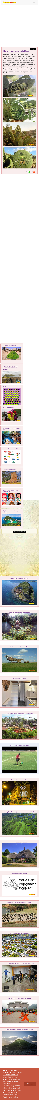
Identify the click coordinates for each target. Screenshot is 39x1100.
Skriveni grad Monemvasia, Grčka (19, 578)
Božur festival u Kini (8, 407)
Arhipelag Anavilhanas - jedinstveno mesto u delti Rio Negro (19, 812)
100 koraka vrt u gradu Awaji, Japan (19, 933)
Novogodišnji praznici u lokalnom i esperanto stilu (20, 963)
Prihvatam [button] (30, 1084)
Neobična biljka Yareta (9, 345)
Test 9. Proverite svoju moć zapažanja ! (19, 612)
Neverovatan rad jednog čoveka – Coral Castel (19, 713)
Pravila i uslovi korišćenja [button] (11, 1097)
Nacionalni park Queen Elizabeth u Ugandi (19, 902)
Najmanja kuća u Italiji (19, 678)
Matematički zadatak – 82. (10, 449)
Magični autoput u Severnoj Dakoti (19, 647)
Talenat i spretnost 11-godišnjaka (19, 745)
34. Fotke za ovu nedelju (20, 842)
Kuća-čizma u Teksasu (9, 469)
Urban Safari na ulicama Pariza (20, 780)
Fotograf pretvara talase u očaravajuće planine (19, 1029)
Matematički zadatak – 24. (19, 873)
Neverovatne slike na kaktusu (16, 51)
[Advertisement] (19, 26)
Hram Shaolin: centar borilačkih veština (19, 998)
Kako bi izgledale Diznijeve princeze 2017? (10, 490)
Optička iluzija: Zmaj (8, 387)
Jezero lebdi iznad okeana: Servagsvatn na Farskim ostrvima (10, 368)
